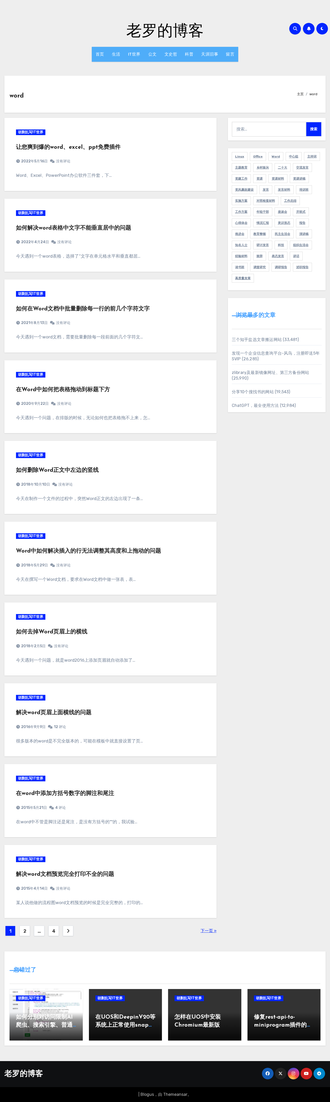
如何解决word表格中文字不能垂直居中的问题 (73, 228)
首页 (100, 54)
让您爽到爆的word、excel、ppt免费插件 (68, 147)
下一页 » (209, 930)
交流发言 (302, 167)
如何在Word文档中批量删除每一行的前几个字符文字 (83, 309)
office (258, 156)
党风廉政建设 (244, 189)
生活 (116, 54)
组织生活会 (301, 245)
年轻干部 (263, 212)
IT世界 (134, 54)
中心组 (293, 156)
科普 (189, 54)
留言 (230, 54)
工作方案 (241, 212)
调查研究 (259, 267)
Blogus (147, 1094)
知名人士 (241, 245)
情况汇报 (263, 223)
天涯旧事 (209, 54)
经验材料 (241, 256)
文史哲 (170, 54)
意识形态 (284, 223)
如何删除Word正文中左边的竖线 (57, 470)
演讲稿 (304, 234)
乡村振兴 (263, 167)
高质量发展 (243, 278)
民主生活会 (282, 234)
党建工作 (241, 178)
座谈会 (282, 212)
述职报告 (302, 267)
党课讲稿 (299, 178)
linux (239, 156)
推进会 (239, 234)
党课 (260, 178)
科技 (281, 245)
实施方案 (241, 201)
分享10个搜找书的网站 (253, 391)
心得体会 (241, 223)
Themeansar (175, 1094)
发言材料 (284, 189)
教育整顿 (259, 234)
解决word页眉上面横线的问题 (54, 713)
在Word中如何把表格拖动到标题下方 (63, 390)
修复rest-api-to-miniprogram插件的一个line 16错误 (283, 1025)
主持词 (312, 156)
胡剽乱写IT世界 (30, 132)
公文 (152, 54)
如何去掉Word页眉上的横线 (51, 632)
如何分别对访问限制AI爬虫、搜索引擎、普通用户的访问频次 (44, 1025)
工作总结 (290, 201)
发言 (266, 189)
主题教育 (241, 167)
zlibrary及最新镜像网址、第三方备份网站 (270, 372)
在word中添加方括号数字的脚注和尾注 (65, 794)
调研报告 (281, 267)
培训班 (304, 189)
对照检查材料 (266, 201)
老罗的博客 (165, 29)
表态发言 (278, 256)
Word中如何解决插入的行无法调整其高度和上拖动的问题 (88, 551)
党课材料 (278, 178)
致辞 (260, 256)
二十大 (282, 167)
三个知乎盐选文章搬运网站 (257, 339)
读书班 (239, 267)
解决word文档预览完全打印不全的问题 (65, 874)
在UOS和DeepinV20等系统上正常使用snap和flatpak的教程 (125, 1025)
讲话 (296, 256)
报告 (302, 223)
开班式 (301, 212)
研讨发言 (263, 245)
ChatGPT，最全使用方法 (255, 405)
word (276, 156)
